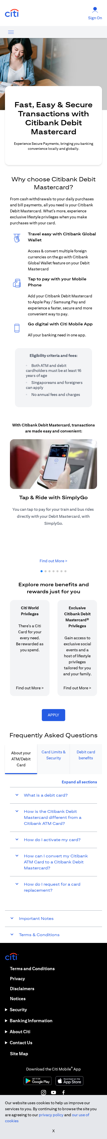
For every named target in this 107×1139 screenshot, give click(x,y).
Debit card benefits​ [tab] (86, 755)
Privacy (17, 978)
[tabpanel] (53, 838)
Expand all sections (79, 782)
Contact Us (21, 1042)
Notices (18, 998)
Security (18, 1009)
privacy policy (51, 1114)
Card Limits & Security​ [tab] (54, 755)
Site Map (19, 1053)
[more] (11, 32)
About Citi (20, 1031)
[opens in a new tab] (12, 13)
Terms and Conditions (32, 968)
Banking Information (31, 1020)
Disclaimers (22, 988)
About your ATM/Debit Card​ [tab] (21, 759)
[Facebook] (63, 1092)
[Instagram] (44, 1092)
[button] (42, 571)
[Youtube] (53, 1092)
